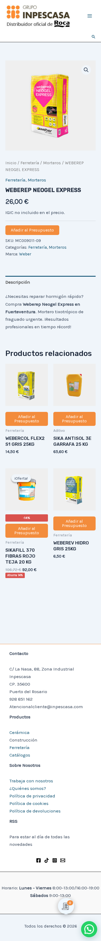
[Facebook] (38, 860)
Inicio (10, 163)
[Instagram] (54, 860)
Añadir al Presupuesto (32, 230)
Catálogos (19, 755)
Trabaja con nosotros (31, 780)
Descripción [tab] (17, 282)
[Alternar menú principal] (90, 16)
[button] (94, 37)
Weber (25, 254)
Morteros (52, 163)
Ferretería (29, 163)
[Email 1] (62, 860)
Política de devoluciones (35, 811)
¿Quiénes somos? (27, 788)
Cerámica (19, 732)
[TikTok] (46, 860)
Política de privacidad (32, 796)
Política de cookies (28, 803)
